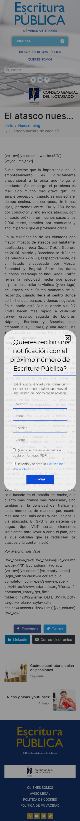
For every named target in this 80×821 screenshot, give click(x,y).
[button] (67, 338)
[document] (40, 410)
